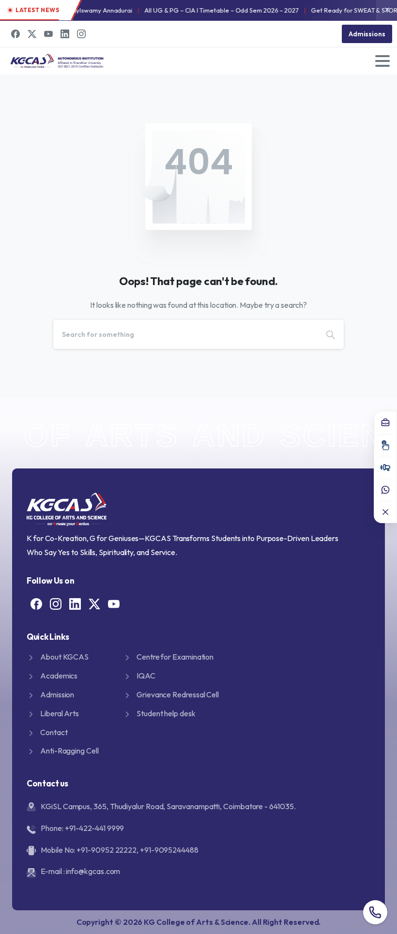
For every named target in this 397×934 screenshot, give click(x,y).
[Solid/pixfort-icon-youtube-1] (113, 603)
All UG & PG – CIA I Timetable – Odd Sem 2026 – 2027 (213, 10)
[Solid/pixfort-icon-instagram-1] (55, 603)
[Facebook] (15, 34)
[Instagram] (81, 34)
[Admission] (385, 445)
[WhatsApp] (385, 489)
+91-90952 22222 (106, 850)
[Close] (385, 511)
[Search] (331, 334)
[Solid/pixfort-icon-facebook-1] (36, 603)
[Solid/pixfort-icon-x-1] (94, 603)
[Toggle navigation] (382, 61)
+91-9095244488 (169, 850)
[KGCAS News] (385, 467)
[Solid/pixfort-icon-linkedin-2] (75, 603)
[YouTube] (48, 34)
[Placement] (385, 422)
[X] (32, 34)
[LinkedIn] (65, 34)
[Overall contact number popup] (375, 912)
